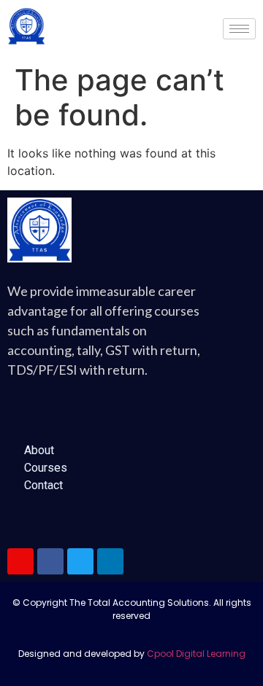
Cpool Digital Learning (196, 653)
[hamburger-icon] (239, 28)
